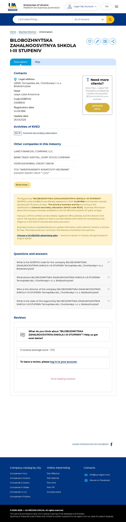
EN (106, 7)
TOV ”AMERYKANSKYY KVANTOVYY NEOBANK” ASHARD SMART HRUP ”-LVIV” (41, 171)
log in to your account (63, 362)
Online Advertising (58, 468)
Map (37, 62)
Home (13, 32)
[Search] (110, 19)
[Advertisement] (63, 417)
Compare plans (54, 492)
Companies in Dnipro (20, 483)
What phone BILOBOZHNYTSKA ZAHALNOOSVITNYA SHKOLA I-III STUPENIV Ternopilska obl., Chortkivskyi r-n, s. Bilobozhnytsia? (58, 279)
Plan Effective (53, 473)
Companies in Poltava (20, 497)
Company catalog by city (25, 468)
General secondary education (36, 133)
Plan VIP (51, 487)
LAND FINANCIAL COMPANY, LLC (33, 151)
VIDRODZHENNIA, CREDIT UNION (34, 164)
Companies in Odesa (19, 487)
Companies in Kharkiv (20, 478)
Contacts (89, 468)
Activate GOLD (97, 107)
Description (20, 62)
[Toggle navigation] (116, 6)
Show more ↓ (22, 185)
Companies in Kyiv (18, 473)
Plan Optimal (53, 478)
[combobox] (89, 19)
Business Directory (27, 32)
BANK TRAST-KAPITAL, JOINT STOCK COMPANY (42, 157)
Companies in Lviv (18, 492)
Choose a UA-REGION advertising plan (37, 236)
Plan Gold (51, 483)
